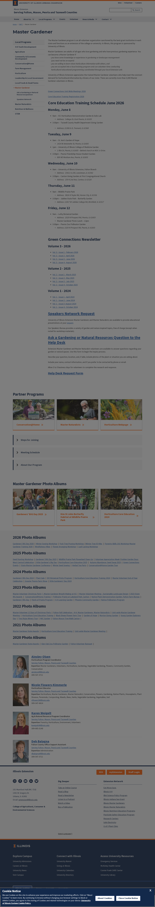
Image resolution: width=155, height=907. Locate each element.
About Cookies (105, 898)
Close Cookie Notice (128, 898)
